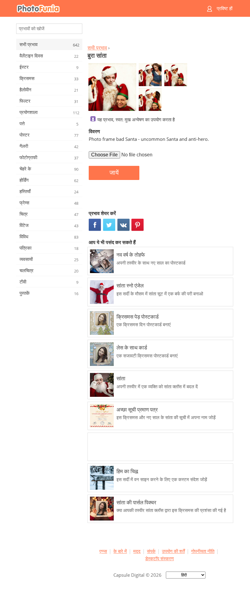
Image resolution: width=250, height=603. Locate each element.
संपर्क (151, 551)
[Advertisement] (159, 32)
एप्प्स (103, 551)
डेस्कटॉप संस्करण (159, 558)
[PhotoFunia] (101, 8)
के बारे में (120, 551)
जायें (114, 172)
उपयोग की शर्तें (173, 551)
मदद (137, 551)
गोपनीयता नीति (202, 551)
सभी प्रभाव (97, 47)
